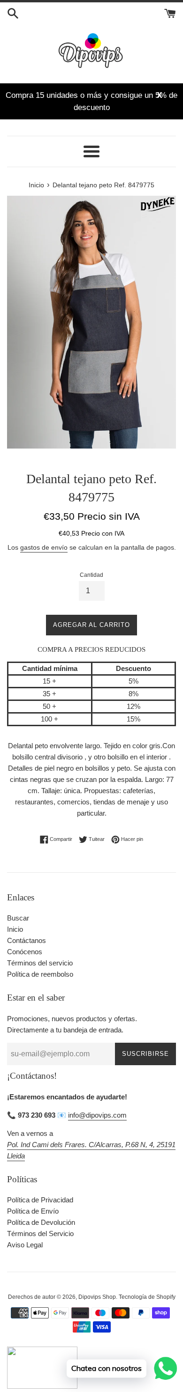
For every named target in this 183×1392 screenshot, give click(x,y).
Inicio (15, 929)
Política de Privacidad (40, 1200)
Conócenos (24, 952)
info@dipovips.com (97, 1115)
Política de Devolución (41, 1222)
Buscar (18, 918)
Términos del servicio (40, 963)
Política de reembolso (40, 974)
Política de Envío (33, 1211)
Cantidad (91, 575)
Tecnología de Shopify (147, 1297)
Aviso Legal (25, 1245)
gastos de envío (44, 547)
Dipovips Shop (97, 1297)
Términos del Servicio (40, 1233)
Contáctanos (26, 940)
